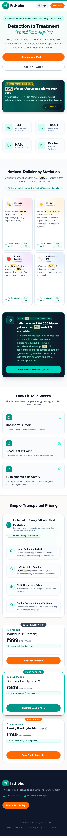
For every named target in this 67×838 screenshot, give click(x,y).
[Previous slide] (45, 107)
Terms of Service (14, 827)
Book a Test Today (15, 805)
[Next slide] (59, 107)
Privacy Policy (36, 827)
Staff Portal (55, 827)
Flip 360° (26, 245)
